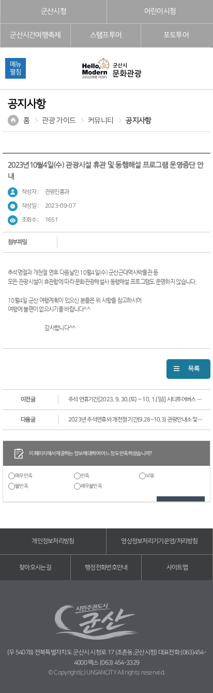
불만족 (21, 486)
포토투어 (176, 35)
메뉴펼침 (15, 68)
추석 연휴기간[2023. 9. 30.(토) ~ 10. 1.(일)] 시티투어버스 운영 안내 (135, 399)
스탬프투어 (106, 35)
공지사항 (138, 120)
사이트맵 (177, 567)
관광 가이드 (58, 120)
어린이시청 (160, 11)
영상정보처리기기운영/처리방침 (159, 541)
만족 (85, 475)
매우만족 (23, 475)
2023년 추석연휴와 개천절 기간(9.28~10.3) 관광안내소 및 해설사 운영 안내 (135, 419)
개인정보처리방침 (53, 541)
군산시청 (53, 11)
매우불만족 (91, 486)
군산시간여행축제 (35, 35)
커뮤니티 (100, 120)
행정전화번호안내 (106, 567)
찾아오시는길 (35, 567)
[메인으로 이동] (111, 69)
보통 (150, 475)
